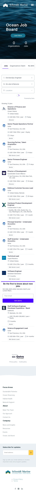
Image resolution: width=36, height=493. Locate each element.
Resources (6, 428)
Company (6, 421)
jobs (6, 66)
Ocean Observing (9, 395)
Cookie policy (23, 362)
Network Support (8, 402)
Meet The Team (8, 410)
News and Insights (9, 425)
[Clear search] (32, 78)
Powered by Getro (29, 98)
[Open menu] (32, 5)
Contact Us (6, 417)
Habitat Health (7, 399)
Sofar (9, 126)
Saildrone (11, 310)
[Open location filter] (32, 90)
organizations (14, 66)
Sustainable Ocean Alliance (16, 173)
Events (5, 432)
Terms (15, 481)
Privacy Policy (18, 479)
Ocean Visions (12, 111)
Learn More (18, 35)
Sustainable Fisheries (10, 391)
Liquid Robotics (13, 258)
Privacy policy (13, 362)
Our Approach (7, 413)
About (5, 406)
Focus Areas (8, 387)
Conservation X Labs (14, 207)
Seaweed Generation (14, 273)
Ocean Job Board (9, 435)
